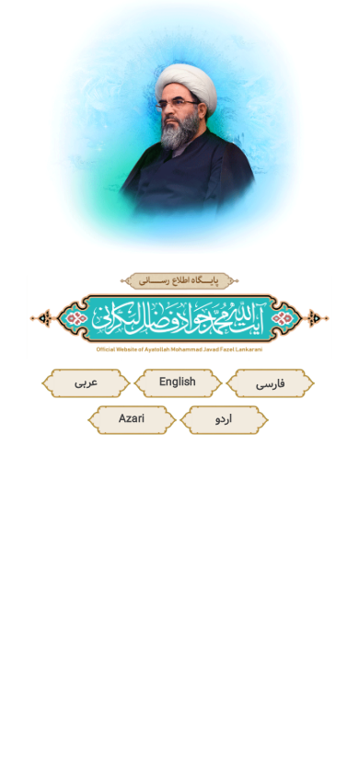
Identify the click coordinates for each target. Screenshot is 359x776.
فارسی (270, 383)
